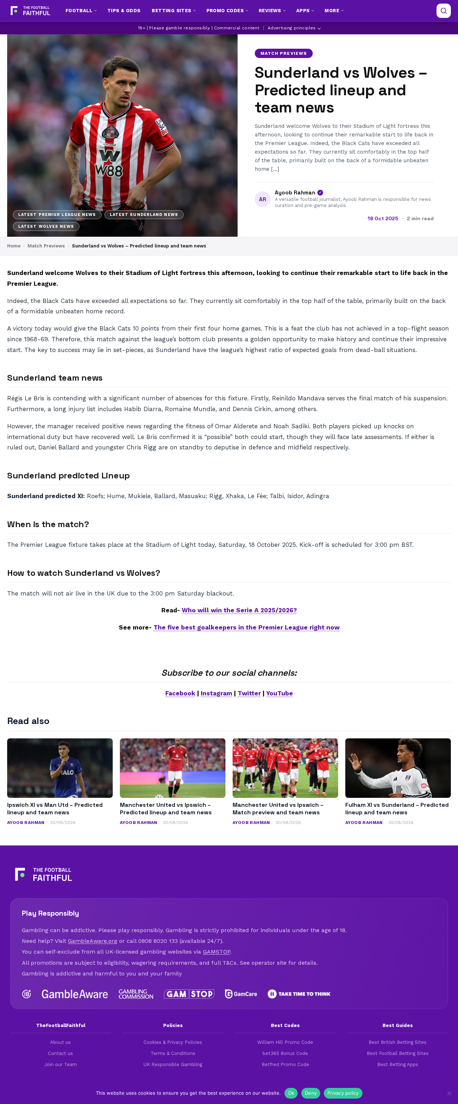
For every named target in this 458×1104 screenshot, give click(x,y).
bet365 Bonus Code (285, 1053)
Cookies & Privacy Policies (172, 1042)
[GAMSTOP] (189, 994)
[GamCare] (241, 994)
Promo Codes (225, 10)
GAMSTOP (216, 951)
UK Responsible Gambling (172, 1064)
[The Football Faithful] (29, 11)
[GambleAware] (75, 994)
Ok (291, 1093)
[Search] (444, 11)
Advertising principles (292, 27)
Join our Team (60, 1064)
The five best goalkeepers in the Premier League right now (247, 627)
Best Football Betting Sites (398, 1053)
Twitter (249, 693)
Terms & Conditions (173, 1053)
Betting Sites (171, 10)
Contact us (60, 1053)
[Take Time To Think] (300, 994)
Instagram (216, 693)
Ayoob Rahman (295, 192)
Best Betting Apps (397, 1064)
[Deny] (449, 1093)
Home (13, 246)
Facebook (180, 693)
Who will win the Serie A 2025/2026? (239, 610)
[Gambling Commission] (136, 994)
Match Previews (283, 53)
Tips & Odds (123, 10)
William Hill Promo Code (285, 1042)
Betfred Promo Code (285, 1064)
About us (60, 1042)
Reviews (270, 10)
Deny (311, 1093)
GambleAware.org (92, 940)
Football (78, 10)
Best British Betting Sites (398, 1042)
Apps (303, 10)
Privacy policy (343, 1093)
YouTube (279, 693)
